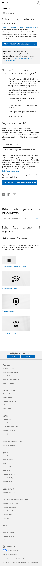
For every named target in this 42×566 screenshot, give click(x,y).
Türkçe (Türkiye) (10, 546)
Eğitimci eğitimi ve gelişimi (10, 438)
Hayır (28, 356)
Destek (5, 8)
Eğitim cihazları (7, 423)
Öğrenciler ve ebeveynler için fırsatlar (13, 441)
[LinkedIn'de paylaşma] (8, 194)
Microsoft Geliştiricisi (9, 492)
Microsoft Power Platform (10, 511)
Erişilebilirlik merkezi (9, 333)
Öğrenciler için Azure (9, 445)
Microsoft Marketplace (9, 507)
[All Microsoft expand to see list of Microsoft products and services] (3, 3)
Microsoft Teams (7, 481)
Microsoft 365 (7, 376)
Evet (13, 356)
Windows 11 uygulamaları (10, 383)
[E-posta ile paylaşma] (13, 194)
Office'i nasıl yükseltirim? (10, 171)
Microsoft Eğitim (7, 419)
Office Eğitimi (6, 434)
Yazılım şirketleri (7, 514)
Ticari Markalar (7, 562)
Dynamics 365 (7, 467)
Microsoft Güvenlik (8, 459)
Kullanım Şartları (26, 559)
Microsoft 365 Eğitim (9, 430)
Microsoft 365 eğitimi (9, 288)
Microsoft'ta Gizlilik (8, 536)
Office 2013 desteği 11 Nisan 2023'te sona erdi (19, 27)
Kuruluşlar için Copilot (9, 368)
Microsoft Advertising (9, 474)
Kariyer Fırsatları (7, 529)
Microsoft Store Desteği (9, 401)
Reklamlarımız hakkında (19, 562)
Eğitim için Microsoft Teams (11, 426)
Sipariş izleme (7, 408)
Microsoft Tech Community (10, 503)
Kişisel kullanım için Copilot (10, 372)
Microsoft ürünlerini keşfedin (11, 379)
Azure (4, 463)
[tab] (12, 145)
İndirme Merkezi (7, 397)
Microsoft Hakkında (8, 532)
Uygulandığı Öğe (9, 23)
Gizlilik (18, 559)
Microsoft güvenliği (9, 311)
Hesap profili (6, 394)
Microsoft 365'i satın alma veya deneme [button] (20, 44)
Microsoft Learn (7, 496)
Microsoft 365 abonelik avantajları (14, 266)
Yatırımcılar (6, 540)
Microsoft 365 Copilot (9, 478)
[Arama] (37, 218)
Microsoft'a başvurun (9, 559)
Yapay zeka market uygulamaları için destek (15, 499)
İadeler (5, 405)
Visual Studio (6, 518)
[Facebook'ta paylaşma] (3, 194)
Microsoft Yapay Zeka (9, 456)
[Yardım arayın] (8, 3)
